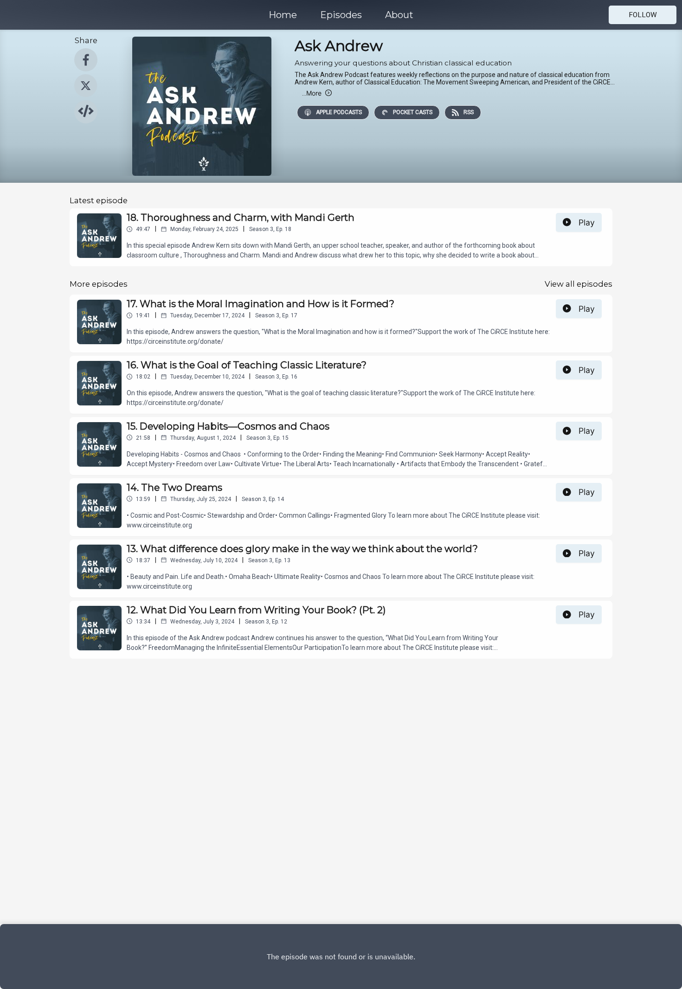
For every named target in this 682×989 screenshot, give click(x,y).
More (312, 93)
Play (587, 222)
